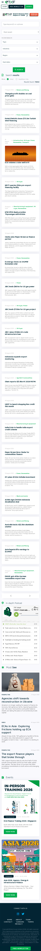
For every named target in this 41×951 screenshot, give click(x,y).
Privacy (19, 924)
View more (10, 832)
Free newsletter (20, 948)
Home (9, 919)
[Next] (29, 595)
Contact (8, 922)
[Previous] (11, 595)
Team (28, 919)
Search (20, 70)
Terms (31, 922)
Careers (20, 922)
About (19, 919)
